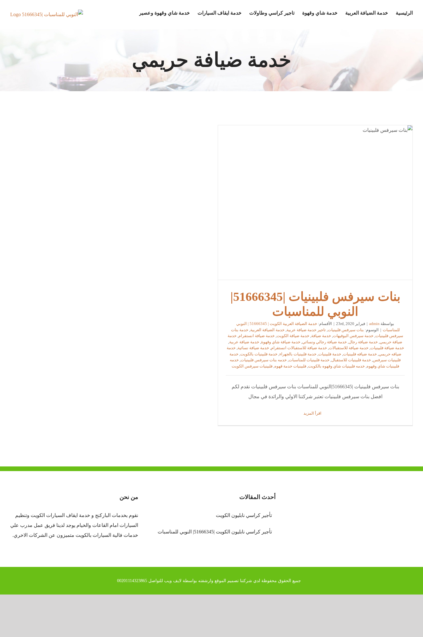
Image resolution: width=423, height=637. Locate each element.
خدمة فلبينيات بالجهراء (297, 354)
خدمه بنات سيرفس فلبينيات (264, 360)
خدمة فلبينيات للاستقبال (351, 360)
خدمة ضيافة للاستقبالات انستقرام (299, 347)
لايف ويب (172, 580)
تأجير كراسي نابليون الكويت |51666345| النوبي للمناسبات (215, 531)
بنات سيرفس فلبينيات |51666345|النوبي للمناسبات (315, 203)
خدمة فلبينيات (329, 354)
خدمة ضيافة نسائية (253, 347)
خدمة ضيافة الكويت (293, 335)
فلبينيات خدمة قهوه (290, 366)
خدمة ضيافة (321, 335)
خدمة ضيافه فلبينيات (360, 354)
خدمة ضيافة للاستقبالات (348, 347)
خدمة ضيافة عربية (244, 342)
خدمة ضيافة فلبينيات (387, 347)
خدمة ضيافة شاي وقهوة (280, 342)
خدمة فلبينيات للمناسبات (309, 360)
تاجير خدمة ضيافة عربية (306, 329)
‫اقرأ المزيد (312, 413)
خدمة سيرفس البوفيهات (353, 335)
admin (374, 323)
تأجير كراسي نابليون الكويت (244, 515)
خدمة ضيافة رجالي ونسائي (324, 342)
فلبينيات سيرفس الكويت (252, 366)
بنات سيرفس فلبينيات (346, 329)
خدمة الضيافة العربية (267, 329)
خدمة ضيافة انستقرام (256, 335)
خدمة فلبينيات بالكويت (258, 354)
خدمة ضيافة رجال (363, 342)
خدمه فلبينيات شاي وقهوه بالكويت (336, 366)
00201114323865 (132, 580)
